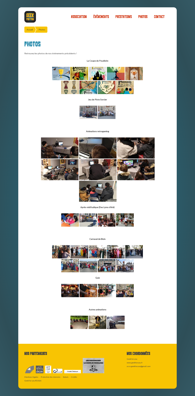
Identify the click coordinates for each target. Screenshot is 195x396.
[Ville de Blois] (29, 373)
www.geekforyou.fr (135, 362)
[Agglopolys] (48, 373)
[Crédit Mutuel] (73, 373)
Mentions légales (31, 377)
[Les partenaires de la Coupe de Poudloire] (93, 373)
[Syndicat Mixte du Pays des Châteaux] (58, 373)
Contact (159, 16)
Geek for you (29, 381)
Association (79, 16)
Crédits (74, 377)
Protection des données (50, 377)
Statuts (66, 377)
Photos (142, 16)
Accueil (30, 29)
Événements (101, 16)
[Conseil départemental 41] (39, 373)
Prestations (123, 16)
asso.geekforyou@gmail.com (139, 366)
